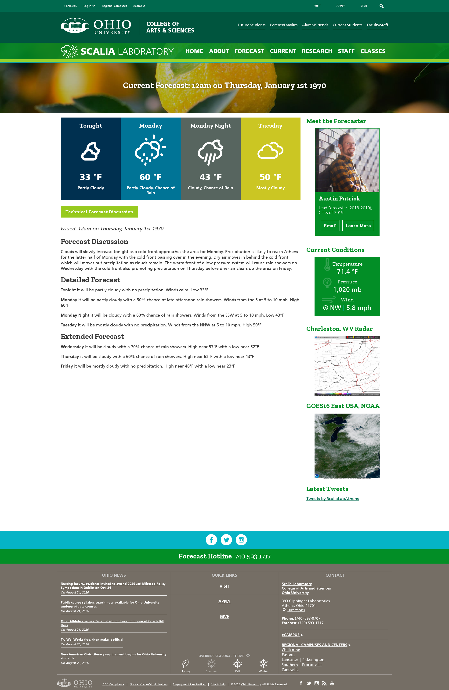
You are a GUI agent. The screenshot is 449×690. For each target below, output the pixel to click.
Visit (224, 586)
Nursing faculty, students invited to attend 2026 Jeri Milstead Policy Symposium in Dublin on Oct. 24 (113, 586)
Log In (87, 5)
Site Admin (218, 684)
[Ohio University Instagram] (316, 683)
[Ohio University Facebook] (301, 683)
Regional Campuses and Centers (316, 645)
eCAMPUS (292, 635)
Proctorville (312, 664)
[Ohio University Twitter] (308, 683)
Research (317, 51)
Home (194, 51)
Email (330, 225)
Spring (185, 671)
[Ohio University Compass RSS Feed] (324, 683)
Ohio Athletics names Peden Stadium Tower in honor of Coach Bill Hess (112, 623)
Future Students (251, 25)
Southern (290, 664)
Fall (237, 671)
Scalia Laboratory (297, 584)
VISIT (317, 5)
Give (224, 616)
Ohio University (295, 592)
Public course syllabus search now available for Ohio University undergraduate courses (110, 604)
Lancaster (290, 659)
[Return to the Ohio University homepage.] (96, 24)
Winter (263, 671)
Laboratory (127, 51)
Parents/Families (283, 25)
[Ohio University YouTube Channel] (332, 683)
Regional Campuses (114, 5)
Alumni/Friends (315, 25)
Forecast (249, 51)
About (219, 51)
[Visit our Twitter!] (226, 539)
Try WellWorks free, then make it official (92, 640)
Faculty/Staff (377, 25)
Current (283, 51)
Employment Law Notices (189, 684)
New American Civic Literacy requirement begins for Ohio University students (114, 656)
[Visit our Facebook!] (211, 539)
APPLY (341, 5)
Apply (224, 601)
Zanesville (290, 669)
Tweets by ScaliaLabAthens (332, 498)
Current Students (347, 25)
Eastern (288, 654)
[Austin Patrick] (347, 190)
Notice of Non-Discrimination (148, 684)
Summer (211, 671)
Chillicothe (291, 649)
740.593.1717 (253, 556)
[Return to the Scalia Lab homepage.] (71, 51)
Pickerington (313, 659)
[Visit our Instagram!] (241, 539)
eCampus (139, 5)
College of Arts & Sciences (170, 27)
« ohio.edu (70, 5)
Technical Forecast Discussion (99, 212)
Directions (296, 610)
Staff (346, 51)
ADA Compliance (113, 684)
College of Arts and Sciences (306, 588)
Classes (373, 51)
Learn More (358, 225)
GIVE (364, 5)
